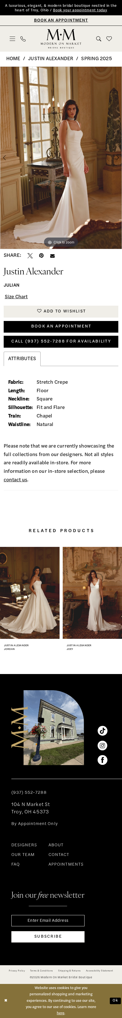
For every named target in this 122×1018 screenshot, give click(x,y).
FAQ (15, 864)
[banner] (61, 39)
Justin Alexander (50, 58)
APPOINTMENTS (66, 864)
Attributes (22, 358)
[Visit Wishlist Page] (109, 39)
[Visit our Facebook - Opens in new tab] (102, 760)
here (60, 1013)
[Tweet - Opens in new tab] (30, 255)
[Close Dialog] (5, 1001)
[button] (12, 39)
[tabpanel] (61, 158)
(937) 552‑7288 (29, 793)
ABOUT (56, 845)
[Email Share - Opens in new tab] (52, 256)
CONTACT (59, 855)
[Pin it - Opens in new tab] (41, 255)
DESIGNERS (24, 845)
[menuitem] (12, 39)
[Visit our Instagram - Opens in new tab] (102, 745)
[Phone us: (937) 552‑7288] (23, 38)
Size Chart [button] (16, 297)
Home (13, 58)
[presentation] (30, 593)
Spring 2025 (96, 58)
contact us (15, 480)
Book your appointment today (80, 10)
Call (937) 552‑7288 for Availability (61, 341)
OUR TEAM (23, 855)
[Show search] (99, 38)
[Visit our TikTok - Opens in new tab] (102, 731)
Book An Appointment (61, 326)
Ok (115, 1001)
